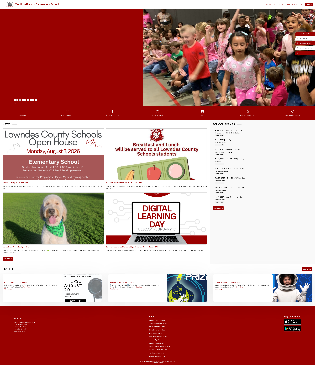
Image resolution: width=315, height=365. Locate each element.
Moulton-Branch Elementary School (160, 346)
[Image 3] (20, 100)
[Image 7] (31, 100)
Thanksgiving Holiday (221, 171)
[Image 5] (25, 100)
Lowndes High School (155, 340)
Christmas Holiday (220, 180)
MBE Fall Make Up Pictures (223, 152)
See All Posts (307, 269)
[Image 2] (17, 100)
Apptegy (161, 362)
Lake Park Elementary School (158, 336)
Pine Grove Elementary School (158, 350)
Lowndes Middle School (156, 343)
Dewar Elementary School (157, 327)
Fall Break (218, 161)
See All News (8, 258)
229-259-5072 (20, 331)
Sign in (309, 4)
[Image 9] (36, 100)
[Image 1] (15, 100)
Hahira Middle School (155, 333)
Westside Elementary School (157, 356)
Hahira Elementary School (157, 330)
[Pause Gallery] (15, 104)
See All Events (218, 208)
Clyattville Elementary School (158, 323)
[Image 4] (23, 100)
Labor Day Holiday (220, 142)
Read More (26, 287)
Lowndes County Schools (157, 320)
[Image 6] (28, 100)
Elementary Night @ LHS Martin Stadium (227, 133)
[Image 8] (33, 100)
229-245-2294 (22, 329)
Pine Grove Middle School (157, 353)
